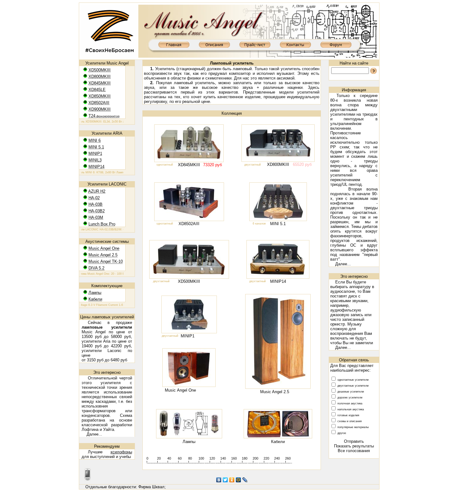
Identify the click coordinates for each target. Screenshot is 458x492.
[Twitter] (225, 480)
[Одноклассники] (232, 480)
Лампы (189, 441)
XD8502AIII (189, 223)
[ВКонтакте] (219, 480)
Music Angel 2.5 (274, 391)
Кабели (278, 441)
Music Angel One (180, 390)
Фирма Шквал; (152, 487)
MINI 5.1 (278, 223)
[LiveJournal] (245, 480)
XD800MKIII (278, 164)
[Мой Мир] (238, 480)
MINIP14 (278, 281)
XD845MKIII (189, 164)
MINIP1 (187, 336)
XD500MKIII (189, 281)
